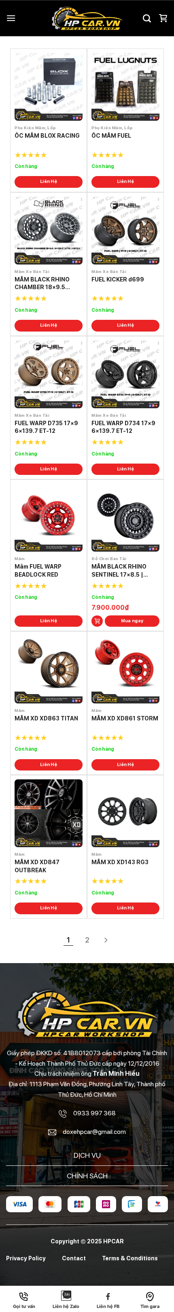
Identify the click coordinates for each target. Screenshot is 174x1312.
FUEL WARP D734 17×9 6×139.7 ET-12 (123, 427)
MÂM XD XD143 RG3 (120, 862)
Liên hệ (48, 181)
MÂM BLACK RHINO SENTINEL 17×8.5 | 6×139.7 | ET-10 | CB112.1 (118, 571)
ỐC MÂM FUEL (111, 135)
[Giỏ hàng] (163, 18)
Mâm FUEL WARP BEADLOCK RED (38, 570)
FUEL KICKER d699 (117, 279)
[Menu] (11, 18)
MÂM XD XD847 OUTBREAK (37, 866)
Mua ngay (132, 620)
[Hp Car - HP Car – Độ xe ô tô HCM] (87, 18)
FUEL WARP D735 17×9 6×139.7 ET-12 (46, 427)
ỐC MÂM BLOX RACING (47, 135)
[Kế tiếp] (106, 941)
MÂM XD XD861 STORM (124, 718)
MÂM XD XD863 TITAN (46, 718)
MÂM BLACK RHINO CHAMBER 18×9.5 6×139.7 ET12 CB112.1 (45, 284)
